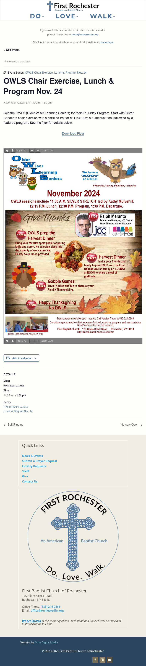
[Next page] (12, 151)
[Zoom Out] (32, 151)
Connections (106, 42)
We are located (31, 621)
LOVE (66, 17)
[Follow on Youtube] (109, 660)
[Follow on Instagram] (102, 660)
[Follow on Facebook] (95, 660)
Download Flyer (73, 133)
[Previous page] (7, 151)
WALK (101, 17)
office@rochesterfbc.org (85, 34)
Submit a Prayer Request (39, 461)
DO (35, 17)
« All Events (12, 50)
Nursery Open (130, 424)
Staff (25, 471)
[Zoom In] (37, 151)
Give (25, 476)
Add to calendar (22, 358)
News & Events (32, 456)
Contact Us (30, 481)
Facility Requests (34, 466)
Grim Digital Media (46, 642)
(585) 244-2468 (50, 607)
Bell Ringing (15, 424)
